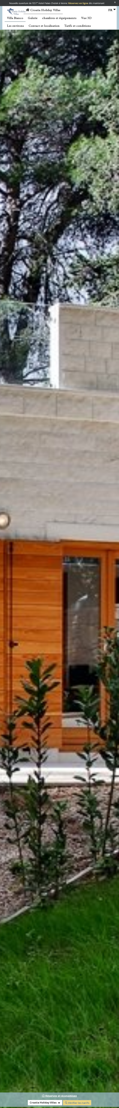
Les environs (15, 26)
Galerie (32, 18)
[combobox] (45, 1102)
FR (110, 10)
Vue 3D (86, 18)
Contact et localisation (44, 26)
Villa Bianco (15, 18)
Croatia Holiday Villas (45, 10)
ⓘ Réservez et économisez (59, 1096)
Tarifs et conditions (77, 26)
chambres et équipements (59, 18)
